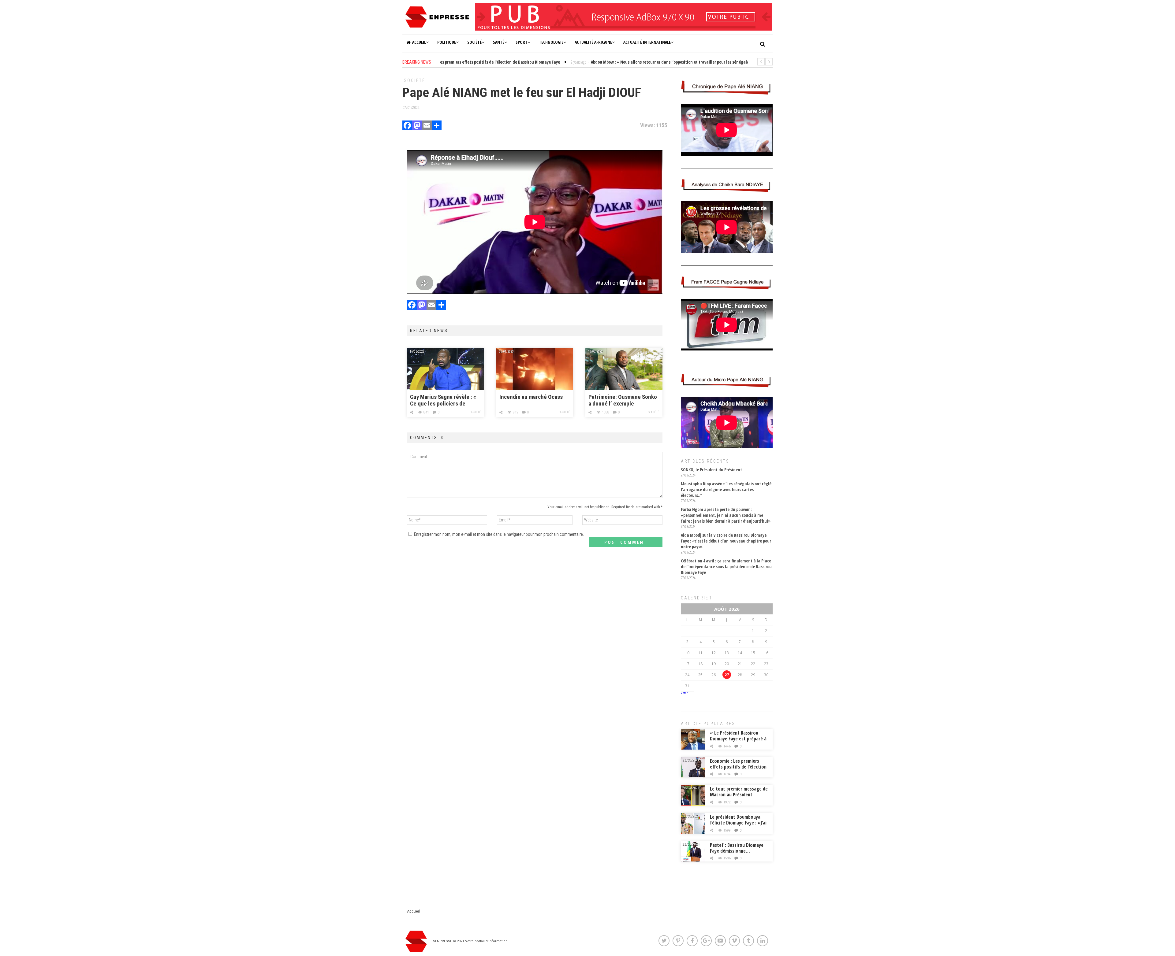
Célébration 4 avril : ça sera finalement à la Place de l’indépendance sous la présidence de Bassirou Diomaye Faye (726, 566)
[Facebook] (407, 126)
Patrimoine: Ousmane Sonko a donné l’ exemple (622, 400)
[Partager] (437, 126)
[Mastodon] (417, 126)
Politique (446, 42)
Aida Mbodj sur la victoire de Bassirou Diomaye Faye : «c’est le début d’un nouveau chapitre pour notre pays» (726, 541)
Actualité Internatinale (647, 42)
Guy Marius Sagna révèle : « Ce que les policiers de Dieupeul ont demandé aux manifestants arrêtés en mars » (443, 400)
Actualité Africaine (593, 42)
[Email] (427, 126)
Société (474, 42)
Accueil (419, 42)
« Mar (684, 693)
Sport (522, 42)
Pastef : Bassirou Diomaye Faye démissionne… (736, 848)
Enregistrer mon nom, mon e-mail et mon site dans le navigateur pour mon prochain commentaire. (499, 534)
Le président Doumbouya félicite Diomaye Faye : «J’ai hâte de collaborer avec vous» (738, 825)
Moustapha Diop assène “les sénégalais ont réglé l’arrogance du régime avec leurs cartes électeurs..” (726, 489)
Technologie (551, 42)
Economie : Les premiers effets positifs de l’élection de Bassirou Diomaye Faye (738, 767)
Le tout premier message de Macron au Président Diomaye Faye (739, 794)
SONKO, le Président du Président (711, 469)
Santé (498, 42)
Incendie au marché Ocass (531, 397)
